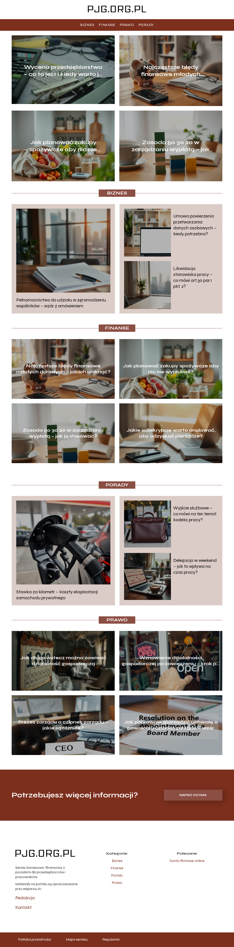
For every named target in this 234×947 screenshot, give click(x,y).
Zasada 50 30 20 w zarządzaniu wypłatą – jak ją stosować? (171, 146)
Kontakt (23, 907)
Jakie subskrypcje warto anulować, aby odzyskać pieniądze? (170, 433)
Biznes (87, 25)
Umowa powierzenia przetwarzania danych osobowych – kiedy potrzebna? (195, 225)
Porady (146, 25)
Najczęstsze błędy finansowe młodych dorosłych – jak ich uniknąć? (170, 71)
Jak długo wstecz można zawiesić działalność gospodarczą (63, 661)
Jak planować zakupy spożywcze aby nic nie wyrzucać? (63, 146)
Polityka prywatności (34, 939)
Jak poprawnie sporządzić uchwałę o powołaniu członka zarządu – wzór (171, 725)
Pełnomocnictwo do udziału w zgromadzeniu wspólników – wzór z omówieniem (61, 303)
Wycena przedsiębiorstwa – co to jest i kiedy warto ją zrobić (63, 71)
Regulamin (111, 939)
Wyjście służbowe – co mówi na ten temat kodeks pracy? (194, 514)
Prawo (127, 25)
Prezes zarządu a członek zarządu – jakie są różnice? (63, 725)
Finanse (107, 25)
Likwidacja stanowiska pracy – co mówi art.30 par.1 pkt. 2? (193, 277)
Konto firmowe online (187, 861)
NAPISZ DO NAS (193, 795)
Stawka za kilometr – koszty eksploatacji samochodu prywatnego (57, 595)
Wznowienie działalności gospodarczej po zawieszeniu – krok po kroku (171, 661)
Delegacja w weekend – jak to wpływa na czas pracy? (195, 566)
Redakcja (25, 898)
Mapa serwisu (77, 939)
